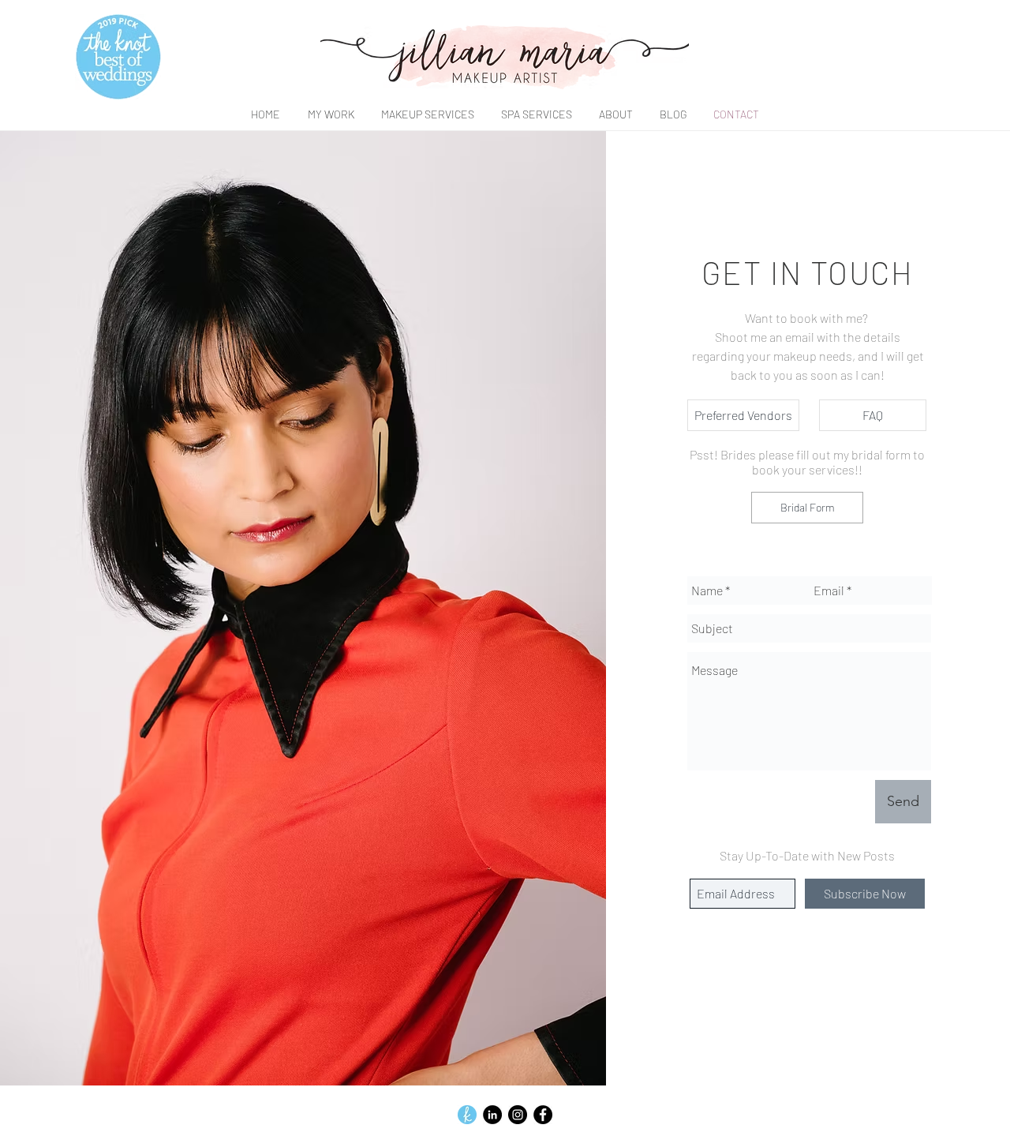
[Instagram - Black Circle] (517, 1114)
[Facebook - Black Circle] (542, 1114)
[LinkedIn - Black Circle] (492, 1114)
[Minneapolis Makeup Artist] (467, 1114)
